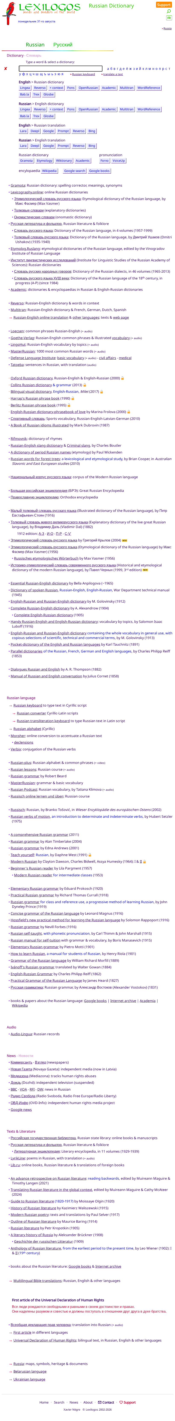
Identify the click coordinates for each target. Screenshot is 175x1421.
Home (44, 1402)
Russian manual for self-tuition (35, 940)
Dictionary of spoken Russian (34, 590)
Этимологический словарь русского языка (47, 198)
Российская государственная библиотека (43, 1138)
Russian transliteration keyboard (43, 720)
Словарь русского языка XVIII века (41, 278)
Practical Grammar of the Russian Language (46, 980)
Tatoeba (17, 364)
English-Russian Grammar (32, 974)
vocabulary (121, 337)
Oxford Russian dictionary (31, 378)
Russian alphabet (27, 728)
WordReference (149, 88)
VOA (23, 1089)
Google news (21, 1109)
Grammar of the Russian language (38, 960)
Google (48, 131)
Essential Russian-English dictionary (39, 583)
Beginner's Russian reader (32, 868)
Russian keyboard (83, 74)
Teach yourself (22, 854)
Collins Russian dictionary (31, 385)
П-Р (59, 533)
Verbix (16, 749)
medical (125, 358)
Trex (36, 94)
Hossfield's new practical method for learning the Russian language (65, 920)
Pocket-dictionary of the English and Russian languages (55, 644)
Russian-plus (21, 762)
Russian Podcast (24, 789)
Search (59, 1402)
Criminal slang (78, 445)
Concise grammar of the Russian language (45, 913)
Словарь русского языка (33, 230)
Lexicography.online (27, 192)
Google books (99, 171)
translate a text (113, 74)
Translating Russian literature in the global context (51, 1189)
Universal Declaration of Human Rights (44, 1340)
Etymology (44, 160)
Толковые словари (29, 210)
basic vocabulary (70, 358)
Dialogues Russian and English (35, 669)
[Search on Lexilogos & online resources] (169, 11)
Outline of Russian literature (33, 1221)
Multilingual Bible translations (37, 1280)
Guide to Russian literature (32, 1201)
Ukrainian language (29, 1379)
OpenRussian (88, 88)
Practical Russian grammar (32, 895)
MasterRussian (23, 351)
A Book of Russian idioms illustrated (40, 425)
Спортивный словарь (28, 418)
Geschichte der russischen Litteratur (43, 1241)
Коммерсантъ (21, 1062)
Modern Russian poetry (30, 1214)
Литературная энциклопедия (37, 1151)
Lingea (25, 88)
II (141, 861)
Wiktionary (64, 160)
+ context (56, 88)
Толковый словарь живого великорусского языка (49, 522)
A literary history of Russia (32, 1234)
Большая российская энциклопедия (39, 490)
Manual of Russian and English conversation (46, 676)
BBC (14, 1089)
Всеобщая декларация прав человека (41, 1324)
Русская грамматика (27, 987)
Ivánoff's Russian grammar (32, 967)
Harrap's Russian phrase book (35, 398)
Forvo (105, 160)
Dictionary (15, 55)
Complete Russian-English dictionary (40, 608)
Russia (167, 28)
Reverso (40, 88)
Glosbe (49, 94)
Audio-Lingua (21, 1034)
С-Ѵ (68, 533)
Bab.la (24, 94)
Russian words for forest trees (35, 458)
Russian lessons (23, 769)
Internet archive (123, 1000)
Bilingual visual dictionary (31, 391)
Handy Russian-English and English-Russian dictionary (54, 621)
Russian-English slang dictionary (37, 445)
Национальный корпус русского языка (41, 477)
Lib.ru (15, 1165)
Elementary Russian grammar (35, 888)
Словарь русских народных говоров (42, 271)
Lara (23, 131)
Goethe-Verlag (22, 337)
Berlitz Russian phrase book (33, 405)
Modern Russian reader (33, 875)
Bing (92, 131)
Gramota (26, 160)
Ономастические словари (34, 217)
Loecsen (17, 331)
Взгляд (40, 1062)
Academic (109, 88)
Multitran (126, 88)
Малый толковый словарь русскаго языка (43, 510)
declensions (23, 742)
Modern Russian (24, 861)
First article (22, 1332)
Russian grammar (25, 776)
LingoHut (18, 344)
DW (40, 1089)
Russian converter (31, 713)
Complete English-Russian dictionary (43, 615)
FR (169, 18)
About (87, 1402)
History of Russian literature (33, 1208)
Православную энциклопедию (34, 497)
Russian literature (25, 1228)
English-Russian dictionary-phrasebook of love (48, 411)
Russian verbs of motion (30, 816)
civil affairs (107, 358)
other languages (86, 317)
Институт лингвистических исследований (43, 260)
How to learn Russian (28, 953)
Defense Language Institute (33, 358)
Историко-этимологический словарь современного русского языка (63, 565)
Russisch (18, 809)
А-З (41, 533)
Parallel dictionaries (26, 651)
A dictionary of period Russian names (41, 452)
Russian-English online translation (40, 317)
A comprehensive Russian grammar (39, 834)
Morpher (18, 735)
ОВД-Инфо (19, 1102)
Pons (70, 88)
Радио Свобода (23, 1096)
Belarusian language (30, 1371)
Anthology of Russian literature (36, 1248)
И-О (50, 533)
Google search (74, 171)
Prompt (63, 131)
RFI (32, 1089)
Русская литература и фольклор (36, 223)
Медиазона (19, 1076)
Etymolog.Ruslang (25, 248)
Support (164, 4)
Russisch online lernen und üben (37, 796)
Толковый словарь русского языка (41, 237)
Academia (148, 1000)
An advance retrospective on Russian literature (48, 1178)
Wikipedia (49, 171)
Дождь (16, 1082)
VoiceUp (119, 160)
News (74, 1402)
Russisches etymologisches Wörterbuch (46, 558)
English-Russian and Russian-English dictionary (48, 601)
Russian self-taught (26, 933)
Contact (108, 1402)
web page (121, 317)
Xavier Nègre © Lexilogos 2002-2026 (88, 1409)
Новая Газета (21, 1069)
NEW (124, 540)
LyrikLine (18, 1158)
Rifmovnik (19, 438)
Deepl (35, 131)
